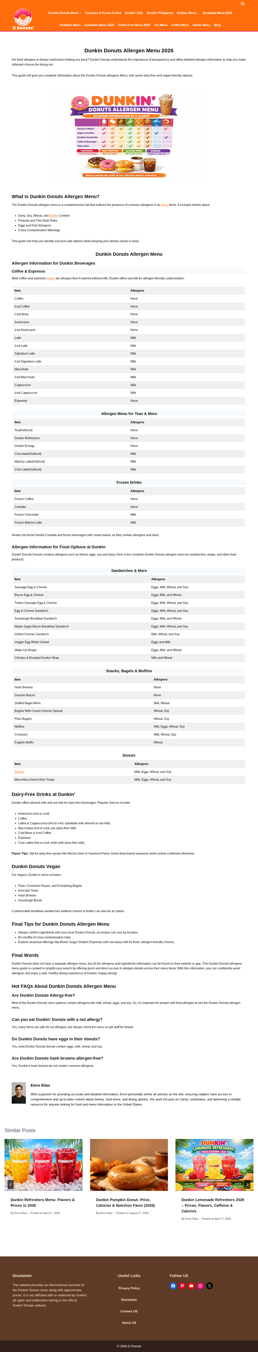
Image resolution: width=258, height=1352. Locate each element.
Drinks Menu (201, 25)
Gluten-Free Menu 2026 (134, 25)
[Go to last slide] (11, 1184)
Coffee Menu (180, 25)
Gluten (53, 215)
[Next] (247, 1184)
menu (164, 204)
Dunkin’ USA (134, 13)
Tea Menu (161, 25)
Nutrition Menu (70, 25)
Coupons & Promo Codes (103, 13)
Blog (217, 25)
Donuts (19, 771)
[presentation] (44, 1165)
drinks (51, 278)
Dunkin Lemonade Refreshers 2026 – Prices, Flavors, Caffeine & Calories (213, 1205)
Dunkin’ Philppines (160, 13)
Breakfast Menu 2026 (217, 13)
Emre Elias (20, 1212)
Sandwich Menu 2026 (99, 25)
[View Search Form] (242, 3)
